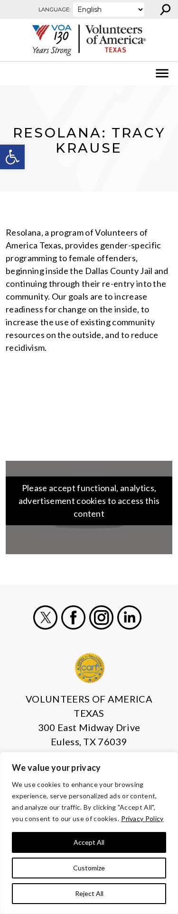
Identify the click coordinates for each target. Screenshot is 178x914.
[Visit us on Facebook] (73, 617)
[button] (12, 157)
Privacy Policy (142, 818)
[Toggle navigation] (13, 73)
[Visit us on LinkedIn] (129, 617)
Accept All (89, 842)
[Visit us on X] (45, 617)
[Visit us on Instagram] (101, 617)
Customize (89, 868)
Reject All (89, 893)
